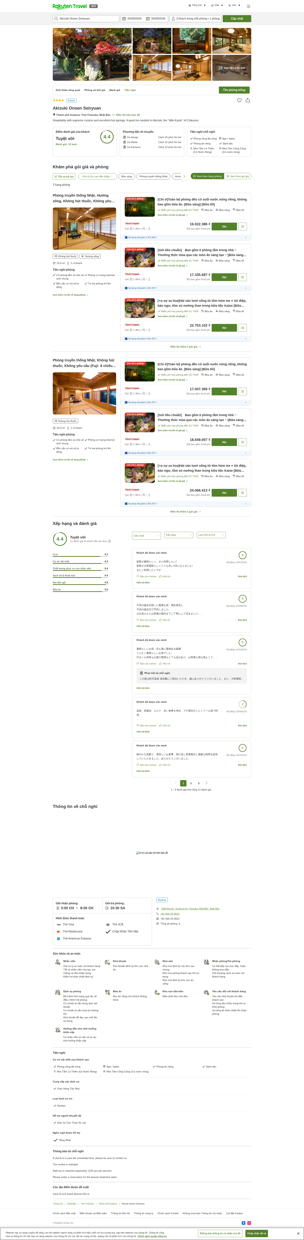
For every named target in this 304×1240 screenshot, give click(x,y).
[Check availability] (242, 226)
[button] (70, 6)
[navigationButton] (175, 783)
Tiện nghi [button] (130, 90)
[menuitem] (198, 5)
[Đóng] (298, 1233)
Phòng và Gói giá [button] (94, 90)
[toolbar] (144, 18)
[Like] (239, 100)
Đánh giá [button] (114, 90)
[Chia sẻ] (247, 100)
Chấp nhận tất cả (256, 1233)
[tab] (207, 176)
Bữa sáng (126, 176)
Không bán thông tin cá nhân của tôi (220, 1233)
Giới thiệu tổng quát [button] (68, 90)
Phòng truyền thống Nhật (153, 176)
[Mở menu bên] (248, 6)
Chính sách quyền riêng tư (152, 1236)
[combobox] (86, 18)
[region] (152, 1234)
